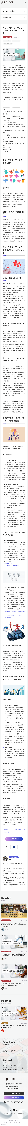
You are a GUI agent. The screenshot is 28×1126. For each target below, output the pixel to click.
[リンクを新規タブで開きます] (6, 847)
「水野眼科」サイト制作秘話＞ (12, 566)
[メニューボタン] (25, 2)
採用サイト (20, 1114)
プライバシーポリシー (14, 1121)
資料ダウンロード (15, 1093)
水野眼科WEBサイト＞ (10, 564)
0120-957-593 (15, 1102)
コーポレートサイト (9, 1114)
